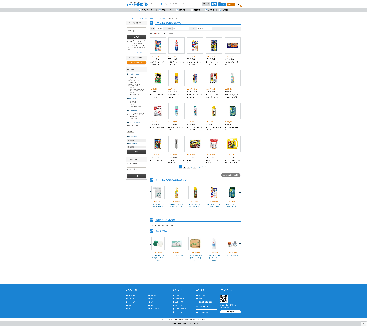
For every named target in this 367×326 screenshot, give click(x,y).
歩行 (152, 298)
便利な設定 (206, 4)
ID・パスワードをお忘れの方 (136, 52)
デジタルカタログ (204, 312)
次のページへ (203, 167)
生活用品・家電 (153, 18)
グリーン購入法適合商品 (136, 114)
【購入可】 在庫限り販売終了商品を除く (136, 89)
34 (194, 167)
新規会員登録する (136, 62)
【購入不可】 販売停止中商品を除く (134, 84)
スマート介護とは (166, 319)
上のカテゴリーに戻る (230, 175)
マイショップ (166, 10)
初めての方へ (221, 2)
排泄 (152, 305)
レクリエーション (134, 298)
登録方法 (178, 295)
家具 (130, 308)
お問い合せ (231, 5)
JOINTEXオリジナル (135, 107)
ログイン (222, 5)
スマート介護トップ (131, 18)
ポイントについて (180, 308)
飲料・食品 (132, 302)
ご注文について (180, 298)
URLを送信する (230, 312)
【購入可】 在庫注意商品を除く (133, 93)
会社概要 (175, 319)
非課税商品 (132, 102)
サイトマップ (179, 312)
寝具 (130, 305)
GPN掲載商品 (133, 116)
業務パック (132, 104)
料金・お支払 (179, 305)
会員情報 (225, 10)
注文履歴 (182, 10)
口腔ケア (153, 302)
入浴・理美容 (155, 308)
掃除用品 (162, 18)
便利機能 (211, 10)
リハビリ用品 (133, 295)
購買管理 (197, 10)
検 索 (214, 4)
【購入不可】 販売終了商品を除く (133, 79)
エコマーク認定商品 (135, 119)
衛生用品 (153, 295)
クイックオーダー (148, 10)
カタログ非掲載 (143, 18)
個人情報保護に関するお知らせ (197, 319)
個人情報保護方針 (183, 319)
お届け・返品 (179, 302)
